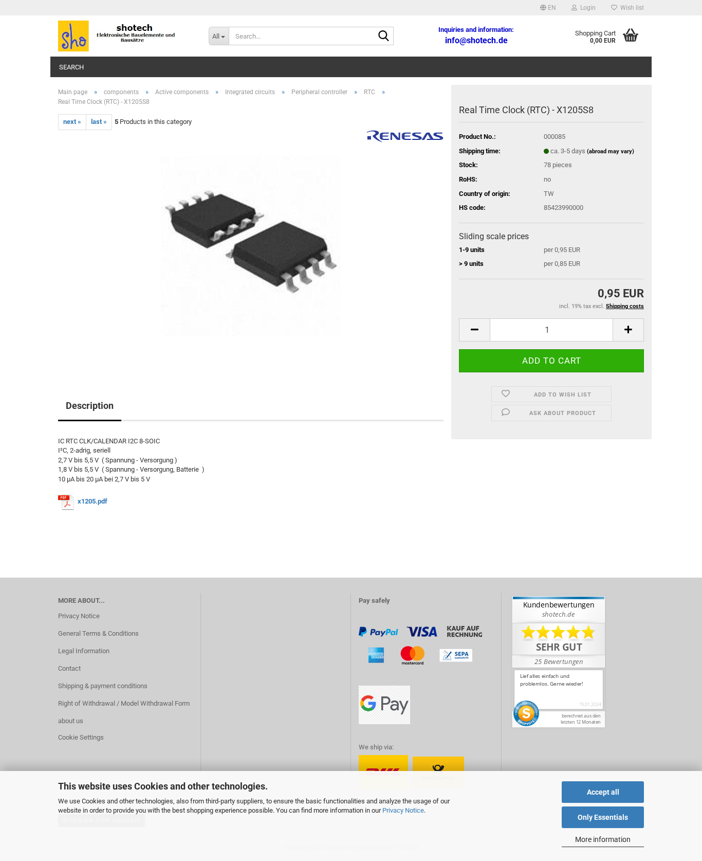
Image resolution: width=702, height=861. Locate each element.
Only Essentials (603, 817)
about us (70, 721)
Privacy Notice (403, 810)
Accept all (603, 792)
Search (71, 67)
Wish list (630, 7)
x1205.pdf (93, 502)
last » (99, 121)
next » (72, 121)
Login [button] (586, 7)
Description (90, 405)
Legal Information (83, 651)
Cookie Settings (81, 737)
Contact (69, 668)
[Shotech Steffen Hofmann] (125, 36)
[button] (548, 7)
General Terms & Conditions (98, 633)
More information (603, 839)
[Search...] (384, 36)
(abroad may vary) (610, 151)
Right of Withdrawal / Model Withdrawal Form (124, 703)
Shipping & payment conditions (102, 686)
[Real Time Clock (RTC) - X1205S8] (251, 245)
